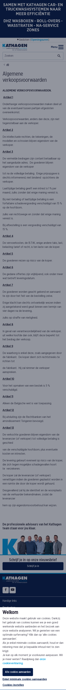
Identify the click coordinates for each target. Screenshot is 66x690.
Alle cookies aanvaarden (17, 672)
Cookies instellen (13, 685)
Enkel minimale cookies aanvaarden (25, 679)
